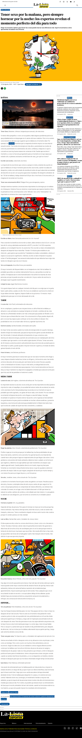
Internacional (4, 704)
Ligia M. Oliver (13, 692)
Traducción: (4, 692)
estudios (11, 143)
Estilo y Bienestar (5, 9)
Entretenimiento (69, 137)
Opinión (50, 723)
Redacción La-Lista (72, 134)
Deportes (69, 117)
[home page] (41, 5)
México (69, 98)
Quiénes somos (4, 728)
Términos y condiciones (31, 728)
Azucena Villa (71, 191)
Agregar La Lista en (32, 84)
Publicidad (11, 728)
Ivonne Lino (70, 114)
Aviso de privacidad (19, 728)
